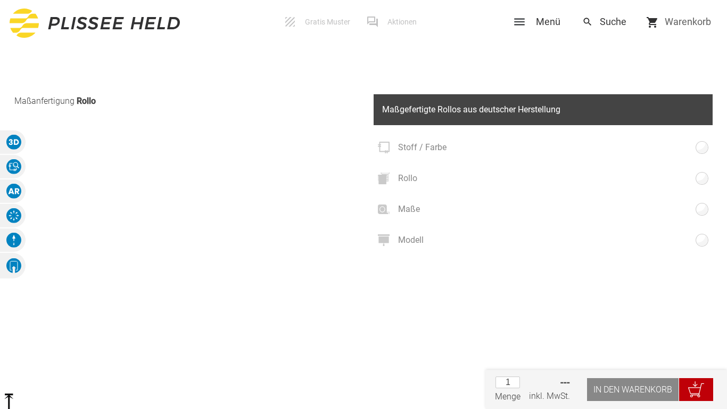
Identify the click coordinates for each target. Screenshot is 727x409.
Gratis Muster (327, 22)
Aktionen (402, 22)
